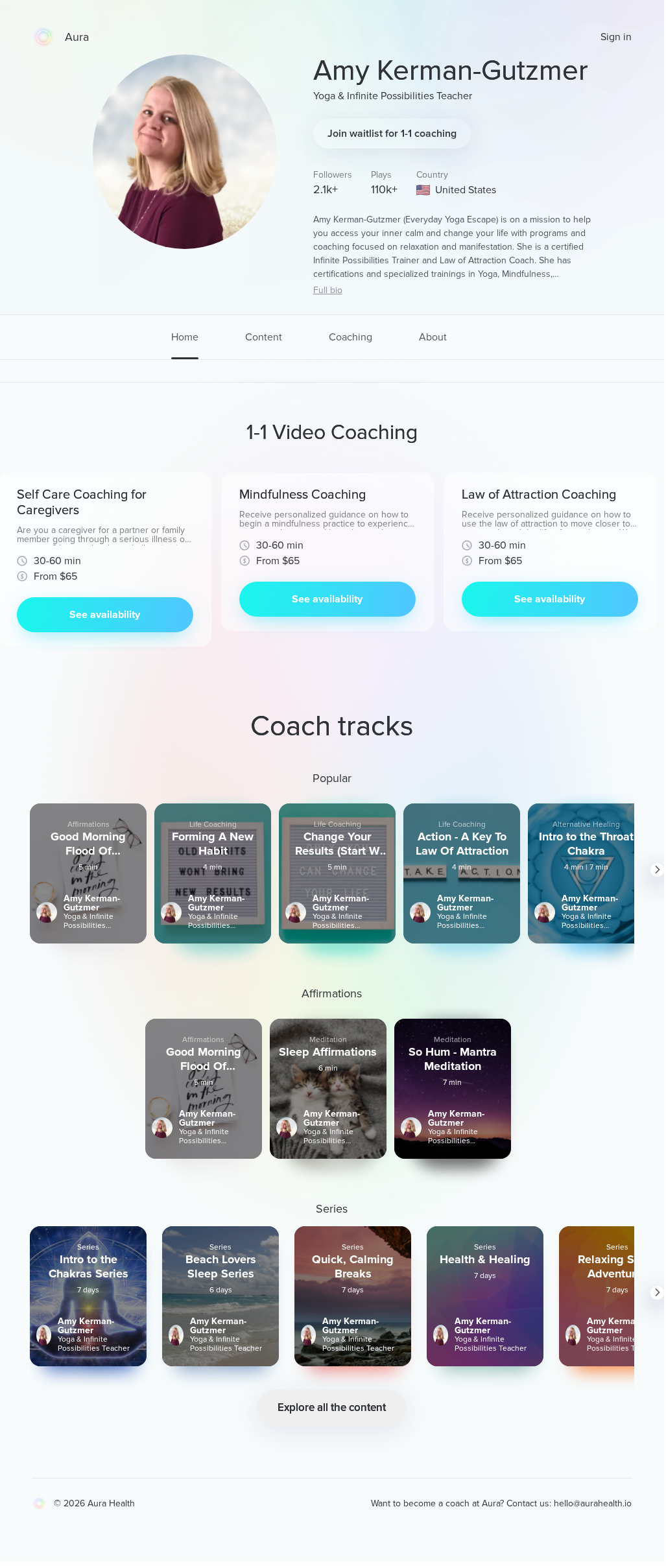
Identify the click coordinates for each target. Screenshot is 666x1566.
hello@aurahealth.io (593, 1503)
